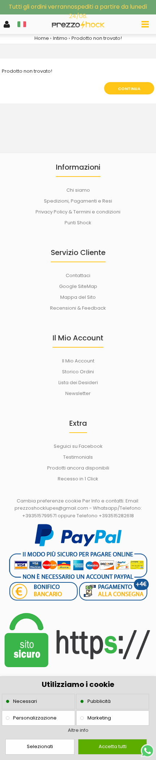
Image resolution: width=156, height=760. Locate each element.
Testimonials (78, 457)
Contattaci (78, 275)
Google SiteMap (78, 286)
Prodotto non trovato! (96, 38)
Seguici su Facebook (78, 446)
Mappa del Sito (78, 297)
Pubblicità (99, 701)
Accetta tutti (113, 746)
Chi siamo (78, 190)
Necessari (25, 701)
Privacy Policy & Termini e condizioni (78, 211)
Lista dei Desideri (78, 382)
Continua (129, 89)
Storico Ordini (78, 371)
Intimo (60, 38)
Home (41, 38)
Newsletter (78, 393)
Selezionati (40, 746)
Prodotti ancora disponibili (78, 467)
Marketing (99, 717)
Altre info (78, 730)
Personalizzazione (35, 717)
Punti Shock (78, 222)
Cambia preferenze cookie (49, 500)
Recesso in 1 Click (78, 478)
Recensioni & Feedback (78, 308)
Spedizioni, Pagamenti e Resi (78, 201)
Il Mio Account (78, 360)
